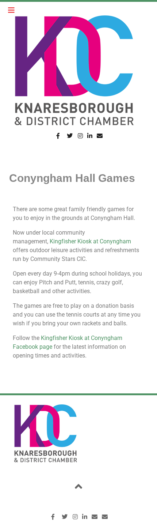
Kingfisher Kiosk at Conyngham (90, 241)
